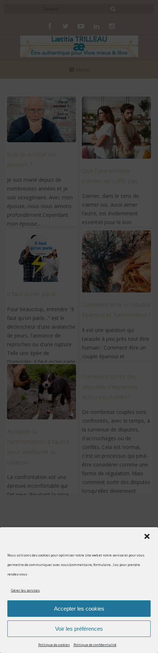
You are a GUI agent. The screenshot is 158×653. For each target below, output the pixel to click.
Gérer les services (25, 590)
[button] (147, 536)
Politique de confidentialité (94, 644)
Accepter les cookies (79, 608)
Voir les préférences (79, 629)
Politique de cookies (54, 644)
